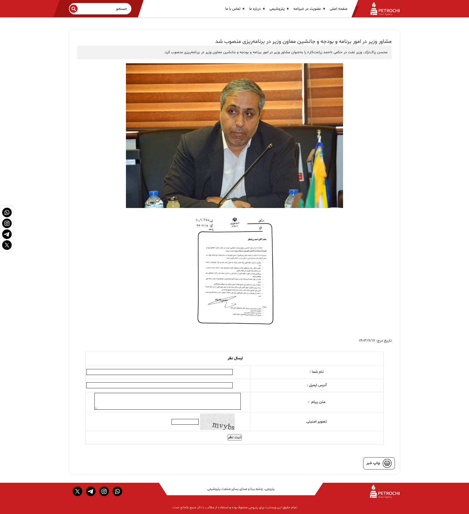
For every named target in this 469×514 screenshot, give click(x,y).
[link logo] (381, 8)
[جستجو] (73, 9)
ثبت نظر (234, 437)
